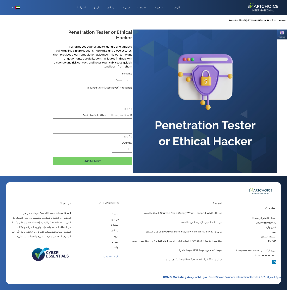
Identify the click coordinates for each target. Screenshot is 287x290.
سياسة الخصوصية (111, 256)
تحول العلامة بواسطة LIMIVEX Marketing (185, 277)
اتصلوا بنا (81, 7)
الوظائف (111, 7)
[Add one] (128, 149)
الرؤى (96, 7)
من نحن (161, 7)
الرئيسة (176, 7)
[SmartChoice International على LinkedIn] (274, 262)
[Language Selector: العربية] (16, 7)
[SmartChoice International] (248, 7)
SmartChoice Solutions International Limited (234, 277)
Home (282, 20)
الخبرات (143, 7)
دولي (127, 7)
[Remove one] (115, 149)
